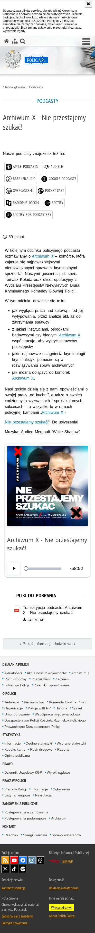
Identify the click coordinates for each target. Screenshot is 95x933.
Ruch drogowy (15, 679)
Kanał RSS (5, 860)
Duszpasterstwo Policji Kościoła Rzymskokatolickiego (45, 720)
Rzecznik (11, 835)
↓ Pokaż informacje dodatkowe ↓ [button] (48, 644)
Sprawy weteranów (66, 835)
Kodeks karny (14, 749)
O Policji (9, 693)
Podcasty (36, 87)
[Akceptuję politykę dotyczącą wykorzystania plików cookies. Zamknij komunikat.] (88, 4)
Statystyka (11, 734)
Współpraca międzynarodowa (57, 714)
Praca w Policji (14, 780)
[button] (86, 42)
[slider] (43, 569)
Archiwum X (43, 256)
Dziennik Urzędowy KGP (23, 772)
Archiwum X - (54, 412)
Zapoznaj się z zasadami (17, 916)
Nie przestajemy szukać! (26, 422)
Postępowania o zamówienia (26, 812)
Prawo (7, 763)
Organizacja (13, 708)
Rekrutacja (43, 795)
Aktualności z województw (46, 673)
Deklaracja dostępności (64, 887)
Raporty (63, 749)
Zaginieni (62, 679)
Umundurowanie (17, 714)
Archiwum (58, 818)
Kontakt (9, 826)
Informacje (12, 743)
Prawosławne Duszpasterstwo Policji (32, 727)
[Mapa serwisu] (15, 41)
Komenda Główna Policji (67, 702)
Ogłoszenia (61, 789)
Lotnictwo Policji (16, 685)
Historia (61, 708)
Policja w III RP (39, 708)
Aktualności (13, 673)
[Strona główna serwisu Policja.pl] (6, 41)
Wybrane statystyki (71, 743)
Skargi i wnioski (35, 835)
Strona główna (14, 87)
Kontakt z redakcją (13, 887)
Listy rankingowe (17, 795)
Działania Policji (15, 664)
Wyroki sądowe (58, 772)
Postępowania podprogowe (25, 818)
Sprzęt (77, 708)
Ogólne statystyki (39, 743)
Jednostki (11, 702)
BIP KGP (67, 861)
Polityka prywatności (14, 922)
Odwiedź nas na (14, 860)
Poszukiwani (40, 679)
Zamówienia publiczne (20, 803)
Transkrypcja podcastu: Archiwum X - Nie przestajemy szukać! (52, 610)
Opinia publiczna (17, 755)
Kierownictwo (34, 702)
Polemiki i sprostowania (52, 685)
